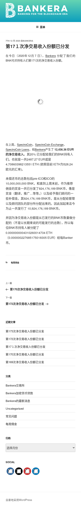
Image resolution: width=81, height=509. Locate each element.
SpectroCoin (24, 144)
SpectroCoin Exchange (49, 144)
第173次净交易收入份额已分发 (25, 331)
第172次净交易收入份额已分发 (25, 339)
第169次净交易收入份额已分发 (25, 362)
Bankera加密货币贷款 (19, 393)
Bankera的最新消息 (18, 401)
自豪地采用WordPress (19, 500)
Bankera (28, 40)
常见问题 (11, 416)
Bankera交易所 (15, 385)
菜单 (42, 27)
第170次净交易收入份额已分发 (25, 354)
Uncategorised (15, 408)
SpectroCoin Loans (17, 149)
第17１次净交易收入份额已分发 (25, 346)
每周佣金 (15, 262)
